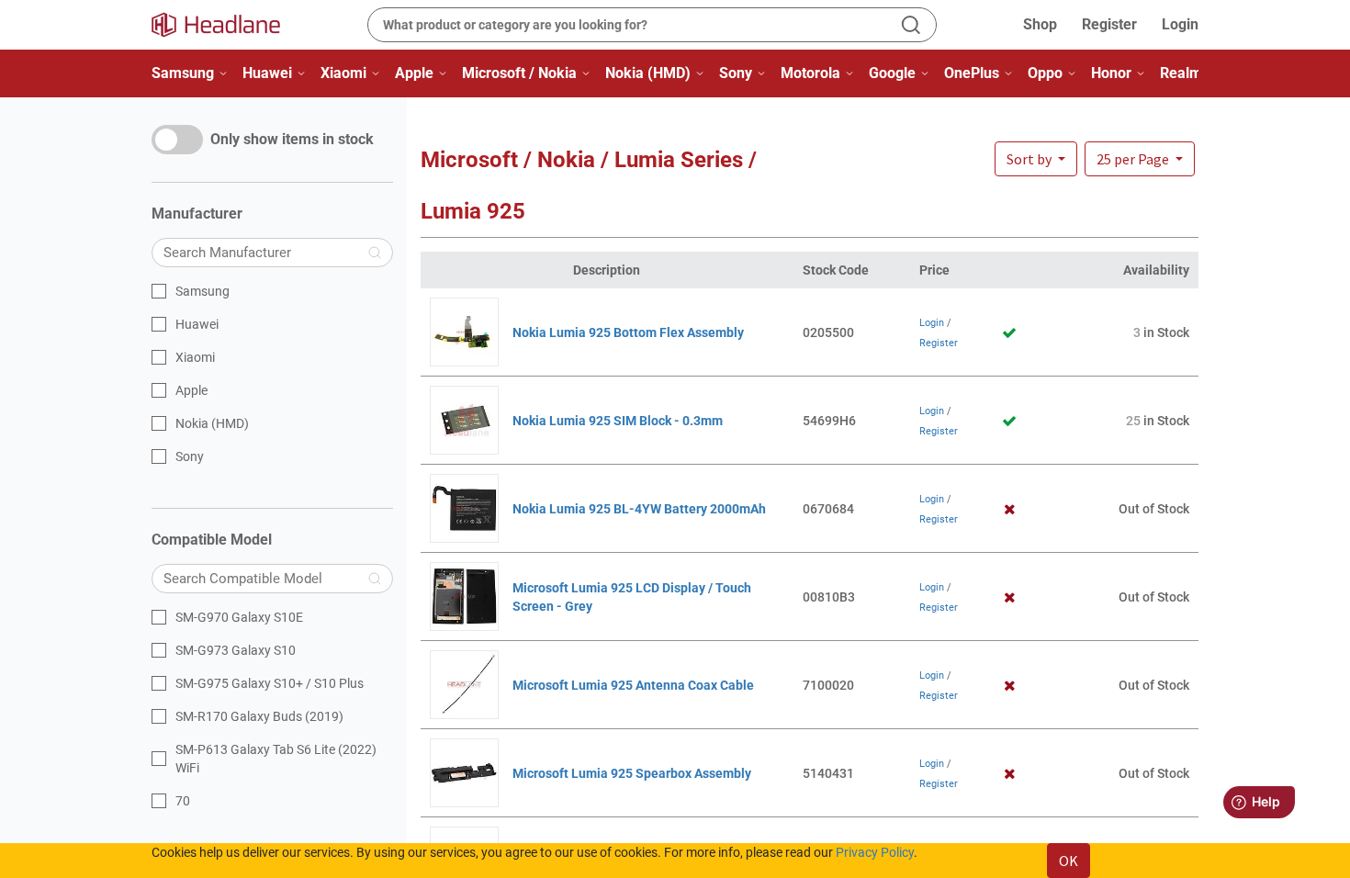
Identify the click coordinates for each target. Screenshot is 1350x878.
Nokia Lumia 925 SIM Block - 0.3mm (617, 420)
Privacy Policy (875, 852)
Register (1109, 24)
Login (1180, 24)
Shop (1040, 24)
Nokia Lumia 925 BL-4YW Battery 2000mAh (639, 508)
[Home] (227, 25)
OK (1068, 860)
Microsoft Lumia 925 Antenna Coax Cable (633, 685)
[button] (1140, 158)
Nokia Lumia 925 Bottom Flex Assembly (628, 332)
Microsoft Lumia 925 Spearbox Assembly (631, 773)
